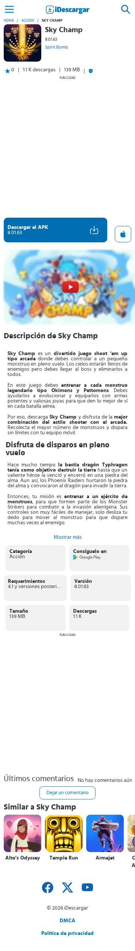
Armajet (105, 858)
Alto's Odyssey (22, 858)
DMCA (67, 920)
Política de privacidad (67, 933)
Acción (27, 20)
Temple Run (64, 858)
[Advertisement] (67, 147)
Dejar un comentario (67, 792)
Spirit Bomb (56, 47)
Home (9, 20)
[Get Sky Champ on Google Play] (87, 558)
